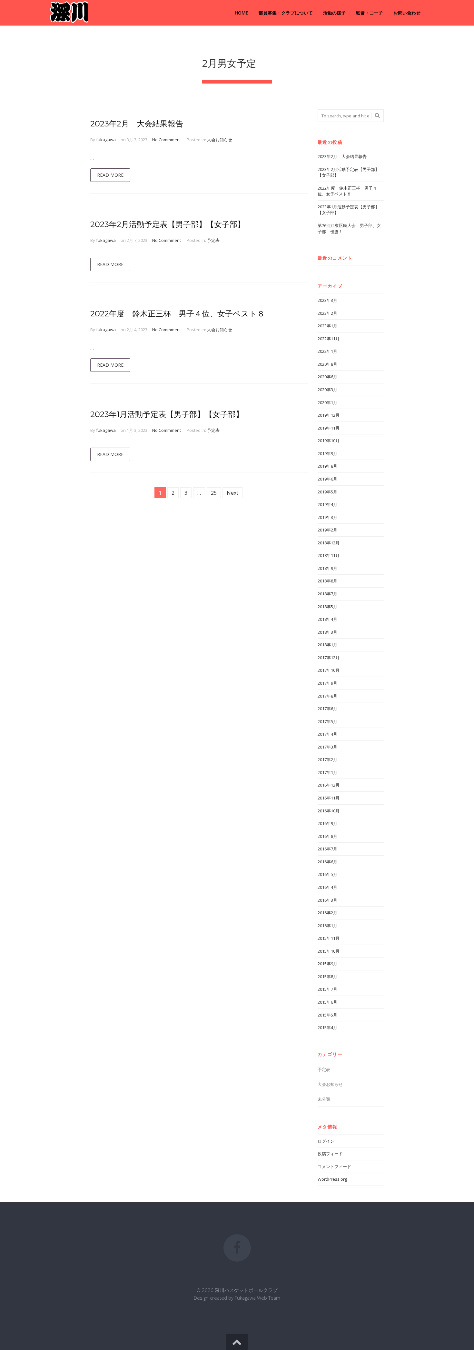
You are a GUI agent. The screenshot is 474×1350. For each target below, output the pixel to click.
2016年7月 (327, 849)
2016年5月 (327, 874)
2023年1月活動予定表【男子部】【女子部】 (166, 414)
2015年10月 (329, 951)
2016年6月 (327, 862)
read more (110, 175)
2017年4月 (327, 734)
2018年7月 (327, 594)
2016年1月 (327, 925)
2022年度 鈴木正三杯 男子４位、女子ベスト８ (177, 313)
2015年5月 (327, 1015)
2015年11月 (329, 938)
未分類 (324, 1099)
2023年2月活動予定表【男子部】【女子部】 (167, 224)
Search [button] (375, 116)
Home (241, 13)
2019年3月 (327, 517)
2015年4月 (327, 1027)
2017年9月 (327, 683)
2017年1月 (327, 772)
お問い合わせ (406, 13)
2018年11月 (329, 555)
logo (68, 13)
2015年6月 (327, 1002)
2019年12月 (329, 415)
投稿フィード (330, 1153)
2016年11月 (329, 798)
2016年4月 (327, 887)
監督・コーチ (369, 13)
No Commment (166, 140)
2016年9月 (327, 823)
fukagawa (106, 140)
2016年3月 (327, 900)
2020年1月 (327, 402)
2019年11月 (329, 428)
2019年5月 (327, 492)
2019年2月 (327, 530)
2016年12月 (329, 785)
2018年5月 (327, 607)
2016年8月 (327, 836)
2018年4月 (327, 619)
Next (232, 492)
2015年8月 (327, 976)
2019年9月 (327, 453)
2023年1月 (327, 326)
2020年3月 (327, 389)
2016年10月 (329, 811)
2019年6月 (327, 479)
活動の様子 (334, 13)
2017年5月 (327, 721)
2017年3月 (327, 747)
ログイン (326, 1141)
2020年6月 (327, 377)
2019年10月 (329, 440)
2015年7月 (327, 989)
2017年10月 (329, 670)
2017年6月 (327, 708)
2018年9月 (327, 568)
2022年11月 (329, 339)
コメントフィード (334, 1166)
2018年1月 (327, 645)
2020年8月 (327, 364)
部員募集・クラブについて (286, 13)
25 (214, 492)
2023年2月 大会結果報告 (136, 123)
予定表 (213, 240)
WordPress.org (332, 1179)
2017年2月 (327, 759)
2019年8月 (327, 466)
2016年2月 (327, 913)
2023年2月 (327, 313)
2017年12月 (329, 657)
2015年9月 (327, 964)
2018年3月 (327, 632)
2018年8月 (327, 581)
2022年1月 (327, 351)
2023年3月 (327, 300)
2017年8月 (327, 696)
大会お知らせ (219, 140)
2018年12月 (329, 543)
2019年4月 (327, 504)
